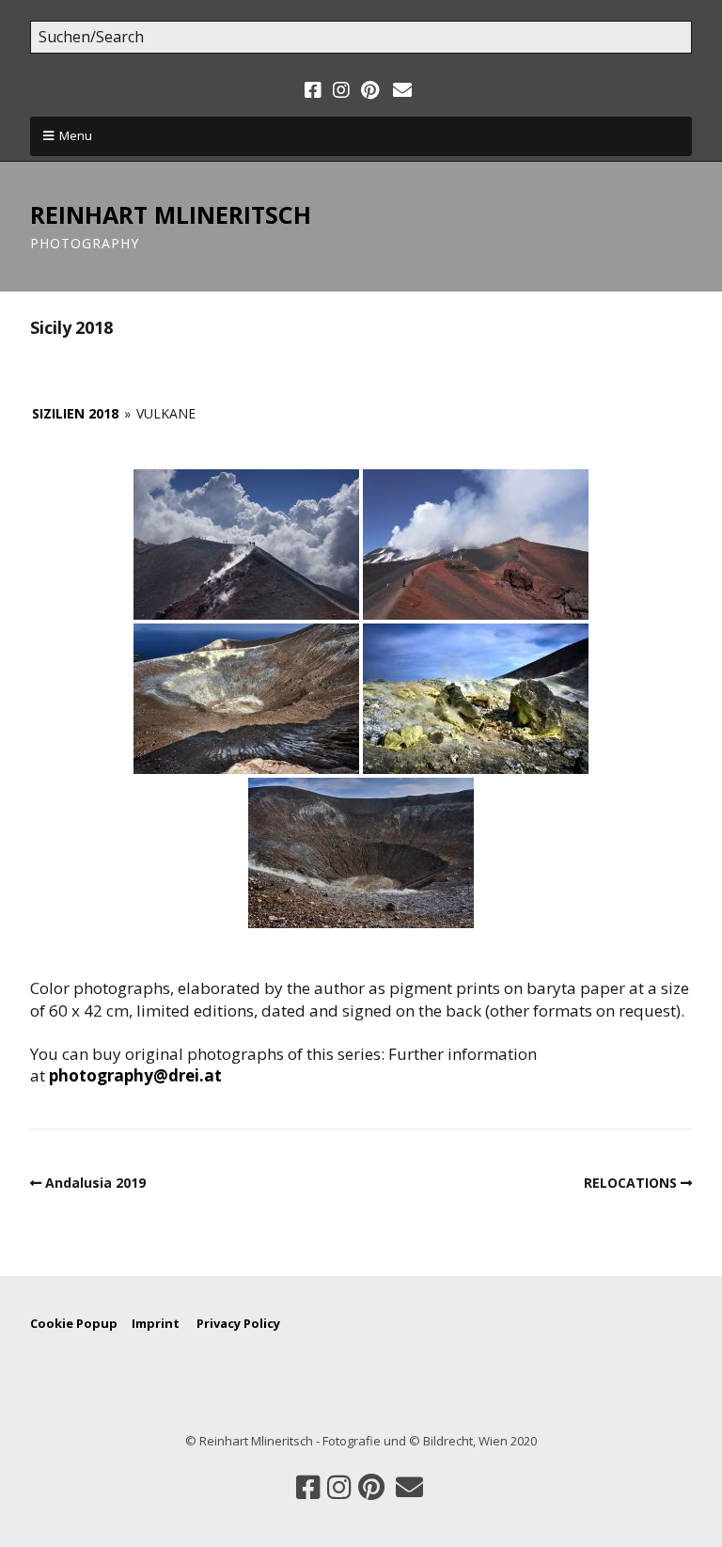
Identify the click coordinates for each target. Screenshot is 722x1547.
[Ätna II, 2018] (476, 544)
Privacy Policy (238, 1323)
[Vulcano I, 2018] (246, 699)
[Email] (401, 90)
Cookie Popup (74, 1323)
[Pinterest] (370, 90)
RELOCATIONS (630, 1183)
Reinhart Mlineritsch (170, 214)
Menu (75, 135)
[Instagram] (341, 90)
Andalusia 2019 (95, 1183)
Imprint (164, 1323)
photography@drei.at (135, 1075)
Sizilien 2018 (75, 413)
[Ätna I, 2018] (246, 544)
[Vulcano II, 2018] (476, 699)
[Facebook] (315, 90)
